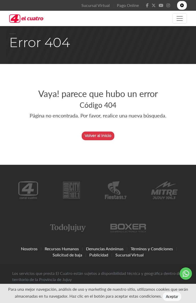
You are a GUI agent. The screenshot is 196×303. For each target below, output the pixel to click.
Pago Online (128, 5)
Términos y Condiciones (152, 248)
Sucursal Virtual (95, 5)
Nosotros (29, 248)
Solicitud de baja (67, 254)
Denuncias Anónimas (105, 248)
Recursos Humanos (62, 248)
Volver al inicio (98, 135)
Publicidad (98, 254)
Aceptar (172, 296)
